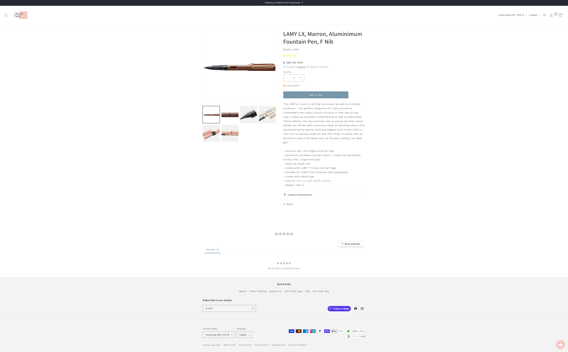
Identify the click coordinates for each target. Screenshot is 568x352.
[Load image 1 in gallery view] (211, 114)
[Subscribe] (252, 308)
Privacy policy (245, 345)
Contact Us (275, 291)
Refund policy (230, 345)
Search (243, 291)
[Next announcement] (562, 3)
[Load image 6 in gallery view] (229, 133)
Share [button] (290, 204)
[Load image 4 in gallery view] (267, 114)
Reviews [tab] (210, 249)
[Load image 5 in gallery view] (211, 133)
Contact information (298, 345)
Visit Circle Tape (293, 291)
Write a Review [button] (352, 244)
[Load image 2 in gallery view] (229, 114)
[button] (6, 15)
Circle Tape (215, 345)
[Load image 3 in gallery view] (248, 114)
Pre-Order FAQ (321, 291)
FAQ (307, 291)
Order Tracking (258, 291)
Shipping (301, 67)
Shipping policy (279, 345)
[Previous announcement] (6, 3)
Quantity (287, 72)
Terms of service (261, 345)
